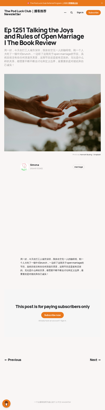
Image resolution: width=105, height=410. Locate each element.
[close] (102, 3)
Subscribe (93, 12)
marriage (78, 167)
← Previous (12, 360)
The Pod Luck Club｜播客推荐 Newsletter (25, 12)
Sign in (80, 12)
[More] (65, 12)
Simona (34, 165)
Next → (95, 360)
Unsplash (97, 154)
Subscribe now (52, 315)
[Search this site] (72, 12)
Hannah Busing (86, 154)
